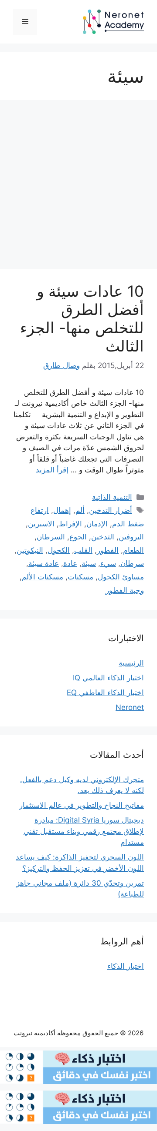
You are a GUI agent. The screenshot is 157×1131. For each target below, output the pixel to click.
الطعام (133, 550)
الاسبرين (41, 523)
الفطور (108, 550)
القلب (83, 550)
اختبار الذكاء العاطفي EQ (105, 692)
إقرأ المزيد (52, 469)
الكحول (59, 550)
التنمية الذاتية (112, 497)
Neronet (130, 707)
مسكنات (80, 576)
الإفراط (70, 523)
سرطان (132, 563)
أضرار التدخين (110, 510)
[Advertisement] (78, 187)
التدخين (102, 536)
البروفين (131, 536)
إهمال (62, 510)
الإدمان (97, 523)
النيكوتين (30, 550)
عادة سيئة (43, 563)
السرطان (51, 536)
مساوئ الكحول (121, 576)
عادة (70, 563)
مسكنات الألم (42, 576)
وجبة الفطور (125, 590)
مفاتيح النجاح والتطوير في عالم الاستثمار (81, 805)
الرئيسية (131, 663)
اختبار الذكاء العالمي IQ (108, 677)
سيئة (89, 563)
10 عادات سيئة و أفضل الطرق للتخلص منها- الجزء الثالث (82, 318)
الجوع (78, 536)
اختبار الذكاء (125, 966)
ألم (80, 510)
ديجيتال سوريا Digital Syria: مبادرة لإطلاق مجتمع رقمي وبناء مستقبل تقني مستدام (84, 831)
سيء (108, 563)
